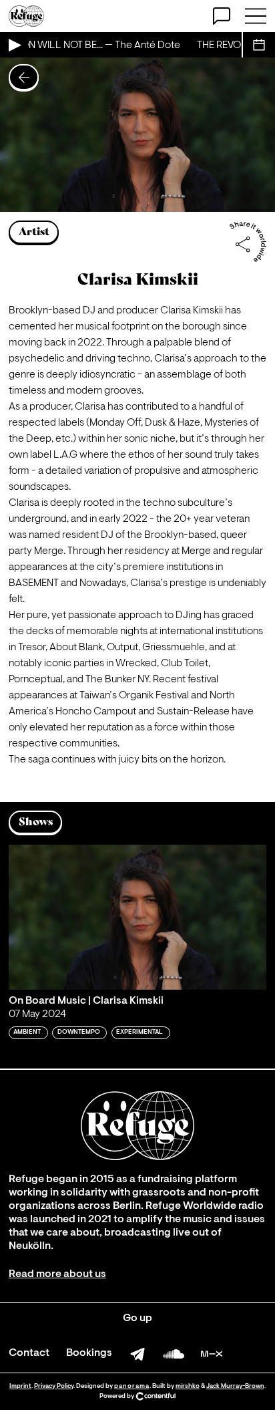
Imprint (20, 1386)
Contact (29, 1353)
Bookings (89, 1353)
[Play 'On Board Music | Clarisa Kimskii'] (137, 917)
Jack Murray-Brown (235, 1386)
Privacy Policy (53, 1386)
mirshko (188, 1386)
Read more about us (57, 1274)
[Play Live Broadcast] (14, 44)
